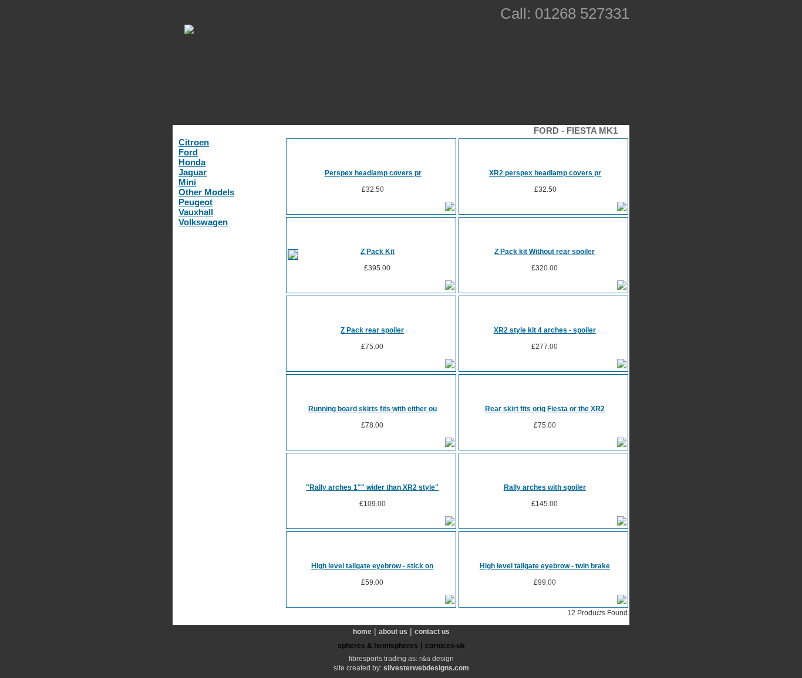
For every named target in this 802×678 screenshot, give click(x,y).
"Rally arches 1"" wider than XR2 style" (372, 487)
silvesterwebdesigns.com (426, 668)
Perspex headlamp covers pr (373, 173)
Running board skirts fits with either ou (372, 409)
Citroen (193, 142)
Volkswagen (203, 222)
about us (393, 632)
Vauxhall (195, 212)
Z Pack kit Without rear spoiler (544, 252)
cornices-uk (445, 646)
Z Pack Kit (377, 252)
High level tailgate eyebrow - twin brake (545, 566)
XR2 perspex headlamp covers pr (545, 173)
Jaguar (192, 172)
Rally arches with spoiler (545, 487)
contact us (432, 632)
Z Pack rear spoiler (372, 330)
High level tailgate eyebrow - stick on (372, 566)
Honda (191, 162)
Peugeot (195, 202)
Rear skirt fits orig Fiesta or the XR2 (545, 409)
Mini (187, 182)
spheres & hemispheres (378, 646)
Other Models (206, 192)
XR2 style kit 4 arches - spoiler (545, 330)
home (362, 632)
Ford (188, 152)
